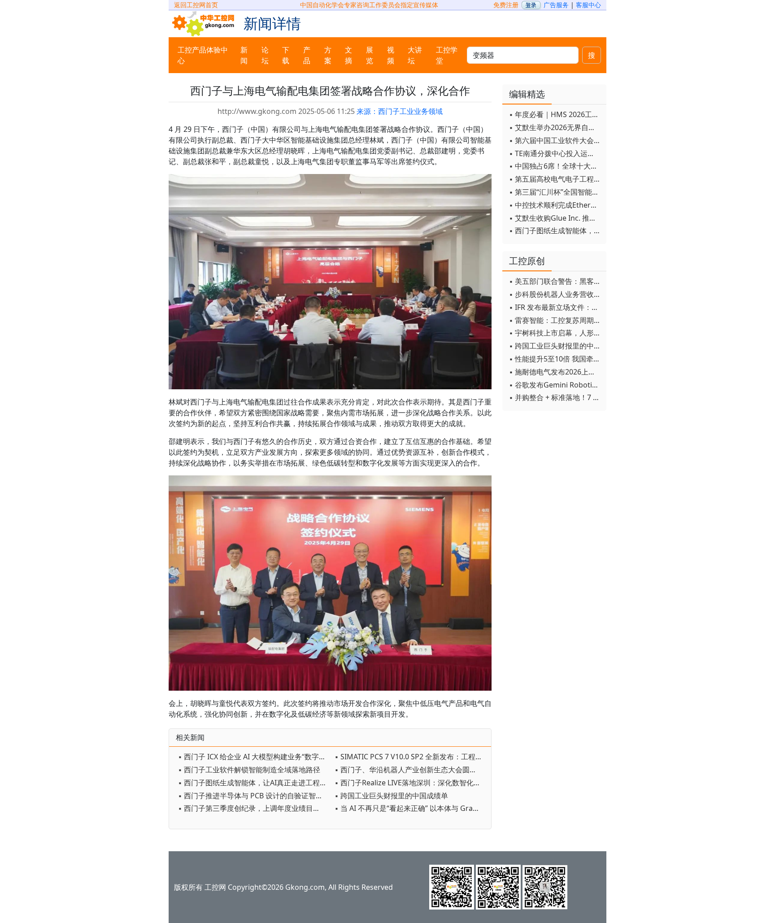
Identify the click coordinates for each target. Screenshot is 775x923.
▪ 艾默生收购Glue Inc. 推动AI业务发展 (555, 218)
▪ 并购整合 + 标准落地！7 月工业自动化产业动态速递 (555, 397)
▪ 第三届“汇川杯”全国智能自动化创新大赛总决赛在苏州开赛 (555, 192)
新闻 (244, 55)
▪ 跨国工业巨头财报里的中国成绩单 (391, 796)
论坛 (265, 55)
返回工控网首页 (196, 4)
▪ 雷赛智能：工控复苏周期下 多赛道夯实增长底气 (555, 320)
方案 (327, 55)
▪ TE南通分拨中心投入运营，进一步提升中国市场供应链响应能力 (555, 153)
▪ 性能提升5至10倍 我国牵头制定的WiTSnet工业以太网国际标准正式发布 (555, 359)
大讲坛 (415, 55)
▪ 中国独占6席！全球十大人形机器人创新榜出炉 (555, 166)
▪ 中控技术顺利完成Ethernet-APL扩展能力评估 (555, 205)
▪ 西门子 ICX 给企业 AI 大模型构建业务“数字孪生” (254, 757)
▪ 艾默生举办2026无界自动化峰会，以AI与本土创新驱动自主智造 (555, 127)
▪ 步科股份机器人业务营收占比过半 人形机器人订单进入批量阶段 (555, 294)
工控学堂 (446, 55)
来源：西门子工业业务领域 (400, 111)
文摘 (348, 55)
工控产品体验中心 (203, 55)
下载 (285, 55)
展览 (369, 55)
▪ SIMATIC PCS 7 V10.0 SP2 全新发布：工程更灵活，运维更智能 (411, 757)
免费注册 (505, 4)
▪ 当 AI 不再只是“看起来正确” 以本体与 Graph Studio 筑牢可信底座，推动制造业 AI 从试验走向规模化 (411, 808)
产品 (306, 55)
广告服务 (556, 4)
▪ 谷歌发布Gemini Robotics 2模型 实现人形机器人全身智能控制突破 (555, 385)
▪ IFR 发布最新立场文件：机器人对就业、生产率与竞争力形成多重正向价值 (555, 307)
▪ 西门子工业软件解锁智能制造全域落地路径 (249, 770)
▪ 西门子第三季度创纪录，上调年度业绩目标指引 (254, 808)
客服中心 (588, 4)
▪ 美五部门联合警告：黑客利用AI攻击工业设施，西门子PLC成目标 (555, 281)
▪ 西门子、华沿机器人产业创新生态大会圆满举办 (411, 770)
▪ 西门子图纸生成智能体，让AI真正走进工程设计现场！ (254, 783)
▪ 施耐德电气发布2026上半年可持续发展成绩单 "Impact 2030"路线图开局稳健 (555, 372)
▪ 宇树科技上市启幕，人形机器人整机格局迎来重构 (555, 333)
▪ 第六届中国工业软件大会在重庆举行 (555, 140)
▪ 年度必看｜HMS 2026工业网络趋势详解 (555, 114)
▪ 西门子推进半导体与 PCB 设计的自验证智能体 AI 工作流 (254, 796)
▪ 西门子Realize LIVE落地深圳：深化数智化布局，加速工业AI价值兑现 (411, 783)
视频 (390, 55)
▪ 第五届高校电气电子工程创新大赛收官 (555, 179)
